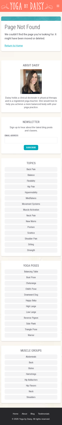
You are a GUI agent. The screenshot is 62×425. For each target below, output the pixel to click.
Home (15, 414)
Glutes (31, 368)
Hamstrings (31, 374)
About (24, 414)
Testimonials (43, 414)
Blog (33, 414)
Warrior (31, 335)
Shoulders (31, 397)
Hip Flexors (31, 385)
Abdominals (31, 356)
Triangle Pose (31, 329)
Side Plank (31, 323)
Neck (31, 391)
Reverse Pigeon (31, 317)
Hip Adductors (31, 379)
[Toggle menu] (58, 6)
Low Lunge (31, 312)
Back (31, 362)
